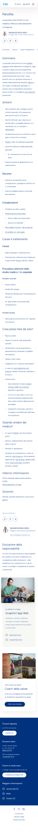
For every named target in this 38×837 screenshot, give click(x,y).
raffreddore (9, 130)
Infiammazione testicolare (15, 214)
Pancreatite (9, 227)
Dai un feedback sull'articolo (20, 535)
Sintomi (15, 50)
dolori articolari (16, 463)
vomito (18, 227)
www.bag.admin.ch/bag (11, 485)
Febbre (8, 142)
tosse (18, 261)
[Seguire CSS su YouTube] (19, 809)
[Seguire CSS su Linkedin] (24, 809)
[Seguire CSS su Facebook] (14, 809)
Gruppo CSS (10, 798)
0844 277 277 (7, 750)
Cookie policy (19, 813)
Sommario (6, 50)
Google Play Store (15, 640)
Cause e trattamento (27, 50)
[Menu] (33, 4)
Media (8, 793)
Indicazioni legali (19, 817)
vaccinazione (30, 92)
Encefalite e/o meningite (15, 232)
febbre (30, 82)
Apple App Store (15, 635)
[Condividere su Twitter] (15, 41)
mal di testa (19, 460)
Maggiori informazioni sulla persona (22, 530)
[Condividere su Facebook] (10, 41)
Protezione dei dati (19, 820)
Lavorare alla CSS (12, 789)
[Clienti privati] (5, 4)
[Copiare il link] (4, 41)
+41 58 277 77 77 (8, 757)
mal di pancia (27, 227)
